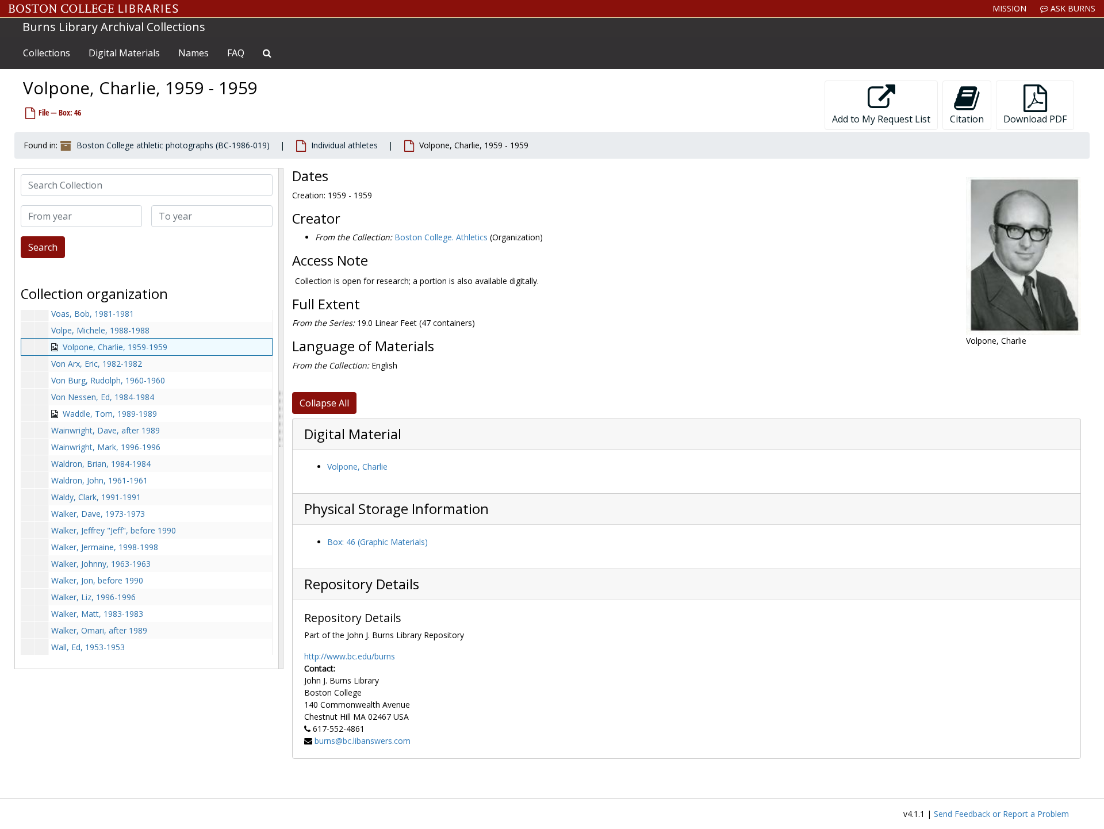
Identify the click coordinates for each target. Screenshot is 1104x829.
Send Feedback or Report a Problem (1001, 813)
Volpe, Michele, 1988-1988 (100, 330)
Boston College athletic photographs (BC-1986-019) (173, 145)
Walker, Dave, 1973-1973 (98, 513)
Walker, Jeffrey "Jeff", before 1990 (113, 530)
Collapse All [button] (324, 403)
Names (193, 53)
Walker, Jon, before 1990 (97, 580)
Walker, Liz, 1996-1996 (93, 597)
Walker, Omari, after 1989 (99, 630)
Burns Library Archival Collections (113, 26)
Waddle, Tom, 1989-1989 (110, 413)
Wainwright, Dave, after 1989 (105, 430)
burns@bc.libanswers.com (363, 740)
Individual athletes (344, 145)
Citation (967, 119)
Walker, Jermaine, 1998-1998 (104, 547)
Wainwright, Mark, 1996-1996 (105, 447)
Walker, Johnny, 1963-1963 (101, 563)
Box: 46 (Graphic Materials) (377, 541)
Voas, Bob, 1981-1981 (92, 313)
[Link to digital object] (1023, 256)
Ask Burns (1071, 8)
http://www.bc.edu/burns (349, 656)
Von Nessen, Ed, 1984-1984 (102, 397)
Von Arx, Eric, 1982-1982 (96, 363)
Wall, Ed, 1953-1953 (88, 647)
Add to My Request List (881, 119)
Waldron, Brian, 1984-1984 (101, 463)
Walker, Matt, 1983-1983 (97, 613)
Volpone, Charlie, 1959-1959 (115, 346)
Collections (46, 53)
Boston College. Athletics (441, 237)
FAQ (235, 53)
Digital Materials (124, 53)
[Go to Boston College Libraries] (93, 8)
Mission (1009, 8)
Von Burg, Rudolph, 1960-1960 (108, 380)
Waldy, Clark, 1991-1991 (96, 497)
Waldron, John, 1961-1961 (99, 480)
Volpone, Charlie (357, 466)
